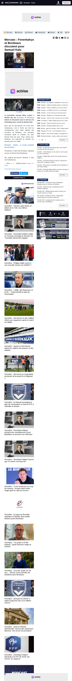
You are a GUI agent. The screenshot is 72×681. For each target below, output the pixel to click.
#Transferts (7, 169)
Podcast (29, 32)
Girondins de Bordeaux (25, 117)
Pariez (33, 3)
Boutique (27, 3)
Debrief (52, 32)
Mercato (19, 32)
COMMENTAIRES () (19, 177)
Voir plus (62, 139)
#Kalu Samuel (16, 169)
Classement (41, 32)
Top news (9, 32)
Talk (61, 32)
